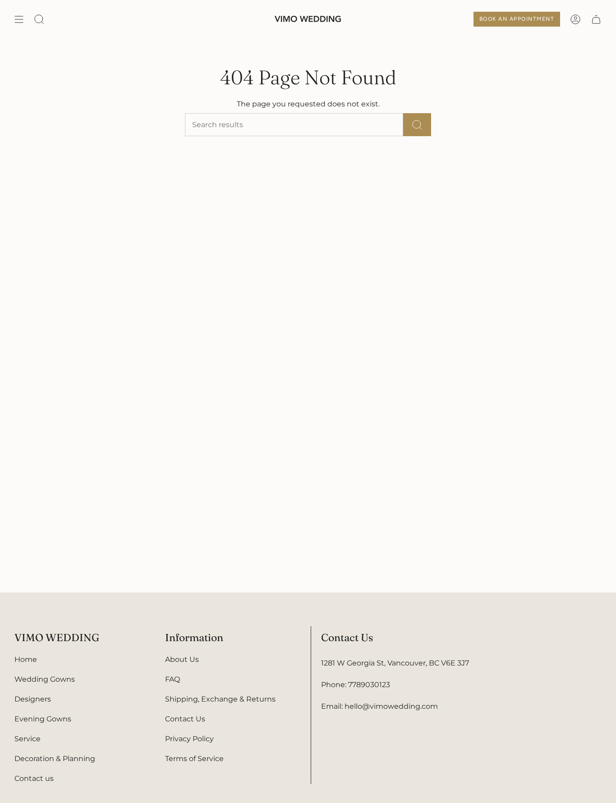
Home (25, 659)
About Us (182, 659)
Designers (32, 699)
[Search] (417, 124)
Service (27, 738)
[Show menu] (19, 19)
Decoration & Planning (54, 758)
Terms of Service (194, 758)
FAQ (172, 679)
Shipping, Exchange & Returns (220, 699)
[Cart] (596, 19)
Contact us (34, 778)
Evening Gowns (42, 719)
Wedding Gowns (44, 679)
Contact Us (185, 719)
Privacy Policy (189, 738)
